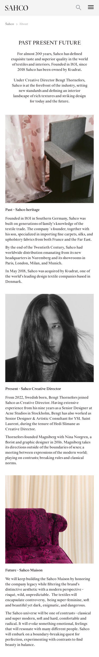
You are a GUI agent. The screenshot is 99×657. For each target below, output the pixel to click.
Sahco (9, 24)
